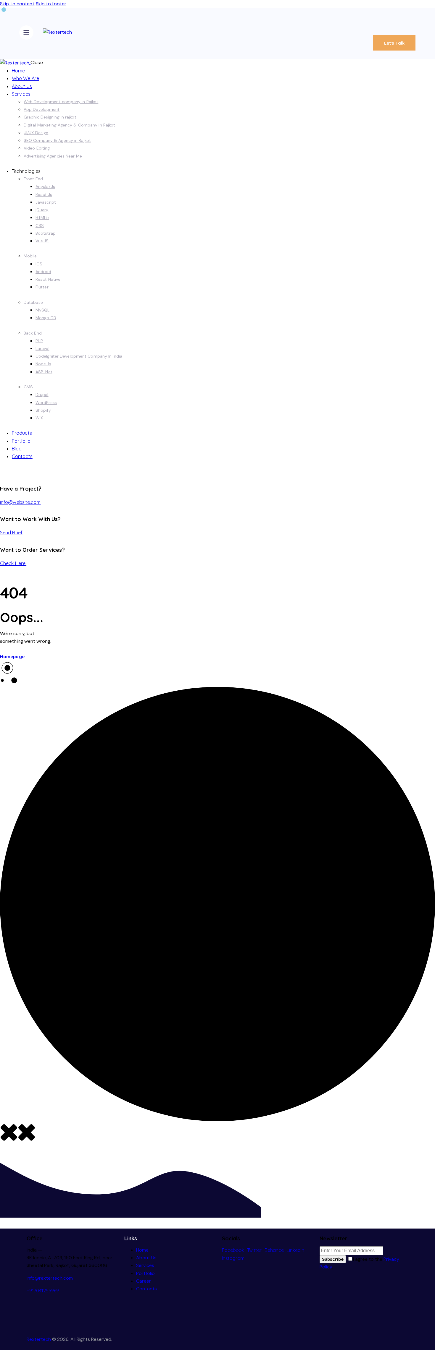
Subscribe (333, 1259)
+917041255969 (43, 1291)
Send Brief (11, 533)
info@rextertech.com (50, 1278)
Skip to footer (51, 4)
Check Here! (13, 563)
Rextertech (39, 1339)
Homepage (12, 656)
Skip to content (17, 4)
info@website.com (20, 502)
